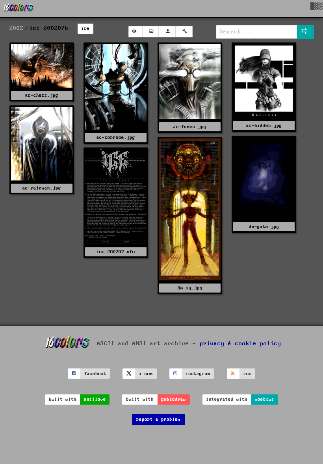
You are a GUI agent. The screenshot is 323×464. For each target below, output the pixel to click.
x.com (146, 373)
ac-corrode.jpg (116, 137)
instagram (198, 373)
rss (247, 373)
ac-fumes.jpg (189, 126)
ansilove (95, 399)
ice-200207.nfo (116, 251)
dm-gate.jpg (264, 226)
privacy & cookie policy (240, 344)
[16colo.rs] (18, 8)
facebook (95, 373)
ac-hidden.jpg (264, 125)
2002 (16, 28)
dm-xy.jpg (190, 288)
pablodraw (173, 399)
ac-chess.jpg (41, 95)
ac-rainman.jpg (41, 188)
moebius (264, 399)
